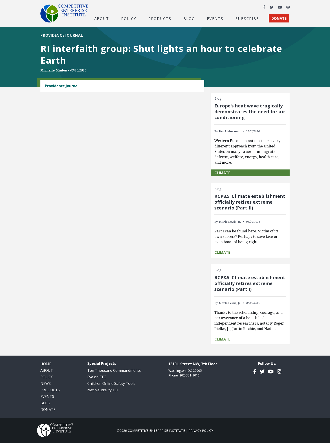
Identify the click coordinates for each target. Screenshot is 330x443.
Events (215, 18)
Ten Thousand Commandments (114, 370)
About (46, 370)
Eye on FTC (96, 376)
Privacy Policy (201, 430)
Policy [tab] (128, 18)
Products (50, 389)
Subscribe (247, 18)
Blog (189, 18)
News (45, 383)
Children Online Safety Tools (111, 383)
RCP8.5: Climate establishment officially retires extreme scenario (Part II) (249, 202)
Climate (222, 172)
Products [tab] (159, 18)
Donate (47, 409)
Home (45, 363)
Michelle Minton (53, 70)
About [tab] (101, 18)
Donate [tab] (278, 18)
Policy (46, 376)
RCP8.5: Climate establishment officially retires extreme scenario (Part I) (249, 283)
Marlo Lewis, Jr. (230, 222)
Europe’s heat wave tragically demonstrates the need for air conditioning (249, 111)
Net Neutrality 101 (103, 389)
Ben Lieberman (229, 131)
